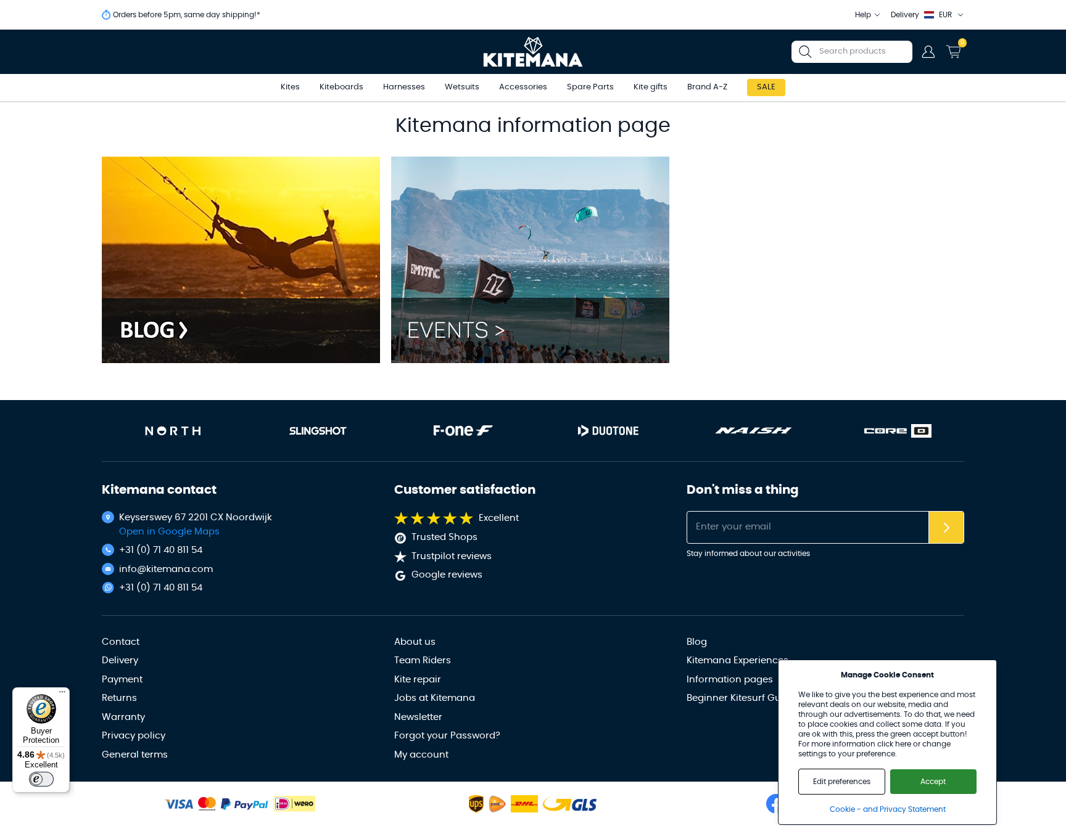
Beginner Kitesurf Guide (741, 698)
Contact (120, 642)
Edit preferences (841, 781)
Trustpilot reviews (451, 556)
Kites (290, 87)
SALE (766, 87)
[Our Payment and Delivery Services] (179, 804)
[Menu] (62, 694)
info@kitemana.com (166, 569)
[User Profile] (928, 52)
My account (421, 754)
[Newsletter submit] (946, 527)
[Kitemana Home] (533, 52)
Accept (933, 781)
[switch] (41, 779)
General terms (135, 754)
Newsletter (418, 717)
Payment (122, 679)
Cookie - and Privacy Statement (888, 809)
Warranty (123, 717)
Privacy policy (133, 735)
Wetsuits (462, 87)
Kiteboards (341, 87)
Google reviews (446, 574)
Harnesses (404, 87)
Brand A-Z (707, 87)
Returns (119, 698)
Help (863, 14)
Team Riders (422, 660)
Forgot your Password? (447, 735)
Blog (697, 642)
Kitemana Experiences (737, 660)
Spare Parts (590, 87)
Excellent (499, 518)
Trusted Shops (444, 537)
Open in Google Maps (169, 531)
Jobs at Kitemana (434, 698)
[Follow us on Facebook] (776, 803)
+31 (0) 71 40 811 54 (160, 550)
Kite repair (417, 679)
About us (415, 642)
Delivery (120, 660)
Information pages (730, 679)
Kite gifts (650, 87)
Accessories (523, 87)
